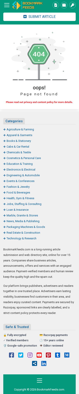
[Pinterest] (48, 355)
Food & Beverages (18, 192)
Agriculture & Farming (20, 129)
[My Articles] (55, 5)
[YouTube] (39, 355)
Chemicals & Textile (19, 152)
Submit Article (42, 17)
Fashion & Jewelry (18, 186)
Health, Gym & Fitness (20, 198)
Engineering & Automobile (23, 175)
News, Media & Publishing (23, 221)
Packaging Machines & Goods (26, 227)
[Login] (72, 5)
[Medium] (66, 355)
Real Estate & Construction (23, 232)
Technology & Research (21, 238)
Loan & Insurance (18, 209)
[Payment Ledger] (64, 5)
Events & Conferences (20, 181)
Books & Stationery (19, 141)
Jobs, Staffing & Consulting (24, 204)
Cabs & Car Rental (18, 146)
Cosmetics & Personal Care (24, 158)
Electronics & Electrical (21, 169)
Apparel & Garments (19, 135)
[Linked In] (43, 364)
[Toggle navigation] (6, 5)
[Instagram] (29, 355)
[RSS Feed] (34, 364)
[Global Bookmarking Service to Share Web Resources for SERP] (27, 5)
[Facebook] (11, 355)
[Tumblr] (57, 355)
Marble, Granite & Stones (22, 215)
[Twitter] (20, 355)
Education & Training (20, 163)
